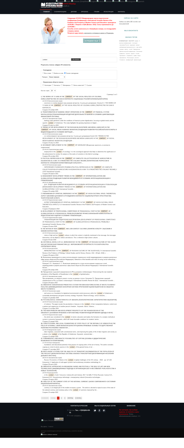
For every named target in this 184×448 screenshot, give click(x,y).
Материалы (67, 85)
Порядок (45, 77)
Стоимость (122, 59)
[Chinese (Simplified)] (79, 1)
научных (128, 53)
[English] (92, 1)
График (136, 40)
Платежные (139, 51)
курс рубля (139, 47)
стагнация (134, 43)
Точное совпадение (72, 73)
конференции (123, 41)
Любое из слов (59, 73)
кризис (126, 49)
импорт (138, 45)
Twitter (95, 410)
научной (131, 41)
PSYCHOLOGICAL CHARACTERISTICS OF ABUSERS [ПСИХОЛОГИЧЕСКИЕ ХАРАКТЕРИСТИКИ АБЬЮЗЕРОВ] (80, 300)
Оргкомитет (123, 55)
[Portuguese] (130, 1)
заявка (135, 55)
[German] (108, 1)
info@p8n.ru (65, 6)
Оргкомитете (123, 57)
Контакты (57, 85)
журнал (133, 53)
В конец (78, 398)
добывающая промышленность (128, 47)
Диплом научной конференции (127, 51)
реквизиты (122, 53)
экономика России (124, 45)
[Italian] (122, 1)
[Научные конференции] (52, 5)
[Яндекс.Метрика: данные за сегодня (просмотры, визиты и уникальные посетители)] (48, 420)
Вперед (70, 398)
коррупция (132, 45)
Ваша (139, 55)
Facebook (99, 410)
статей (130, 49)
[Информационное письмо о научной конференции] (92, 42)
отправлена (129, 55)
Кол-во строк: (45, 90)
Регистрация (130, 57)
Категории (48, 85)
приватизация (137, 59)
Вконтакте (104, 410)
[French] (100, 1)
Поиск (76, 59)
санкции (122, 49)
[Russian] (60, 1)
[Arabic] (67, 1)
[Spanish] (140, 1)
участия (137, 57)
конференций (129, 59)
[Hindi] (115, 1)
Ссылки (89, 85)
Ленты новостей (78, 85)
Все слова (47, 73)
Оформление (136, 49)
